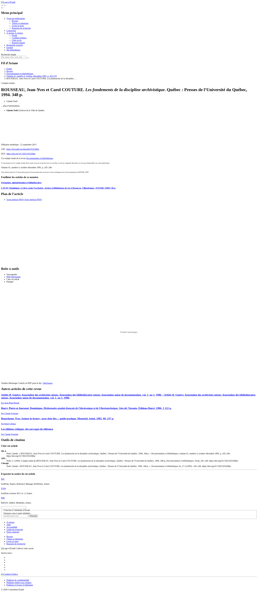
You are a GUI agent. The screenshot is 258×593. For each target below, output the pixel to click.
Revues (15, 21)
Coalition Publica (19, 38)
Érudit (14, 35)
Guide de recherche (14, 529)
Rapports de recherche (21, 28)
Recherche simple (8, 54)
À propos (19, 33)
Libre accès (17, 40)
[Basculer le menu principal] (2, 7)
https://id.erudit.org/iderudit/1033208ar (22, 149)
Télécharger (47, 383)
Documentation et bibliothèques (19, 74)
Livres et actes (18, 26)
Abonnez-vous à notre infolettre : (17, 513)
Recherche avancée (14, 45)
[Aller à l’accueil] (8, 2)
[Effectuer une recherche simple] (2, 5)
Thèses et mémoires (20, 23)
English (9, 47)
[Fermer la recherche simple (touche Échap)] (5, 5)
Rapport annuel (18, 43)
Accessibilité (11, 527)
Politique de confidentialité (17, 580)
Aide (8, 525)
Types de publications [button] (15, 18)
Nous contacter (12, 532)
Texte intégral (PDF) (15, 199)
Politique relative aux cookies (18, 582)
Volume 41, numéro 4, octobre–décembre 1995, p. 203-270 (31, 76)
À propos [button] (10, 33)
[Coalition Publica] (9, 574)
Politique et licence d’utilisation (19, 585)
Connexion (11, 30)
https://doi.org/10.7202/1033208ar (21, 154)
